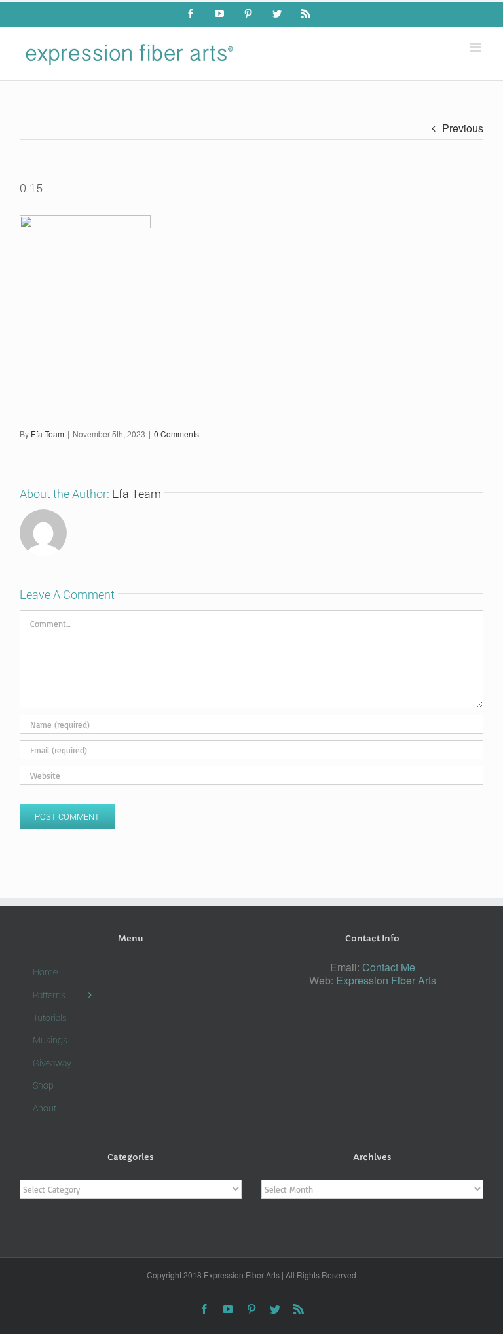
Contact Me (388, 967)
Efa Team (47, 433)
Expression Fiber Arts (386, 980)
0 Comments (176, 433)
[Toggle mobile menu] (476, 47)
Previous (462, 127)
